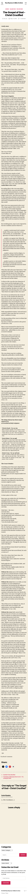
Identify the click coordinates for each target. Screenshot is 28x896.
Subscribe (6, 882)
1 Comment (23, 18)
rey (6, 18)
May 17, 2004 (13, 18)
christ (7, 9)
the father (19, 9)
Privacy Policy (4, 893)
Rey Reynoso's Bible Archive (14, 3)
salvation (13, 9)
